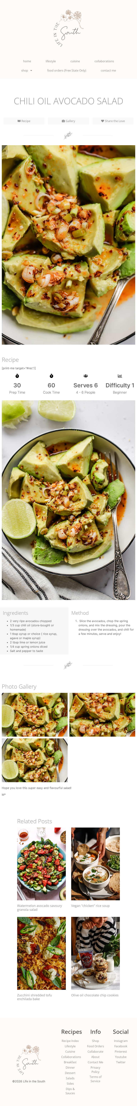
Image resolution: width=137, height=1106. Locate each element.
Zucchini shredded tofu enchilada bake (34, 997)
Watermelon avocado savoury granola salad (39, 908)
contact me (108, 70)
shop (24, 70)
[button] (113, 121)
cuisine (75, 61)
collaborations (104, 61)
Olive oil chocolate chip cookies (95, 995)
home (27, 61)
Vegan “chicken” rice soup (90, 906)
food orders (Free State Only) (66, 70)
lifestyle (51, 61)
